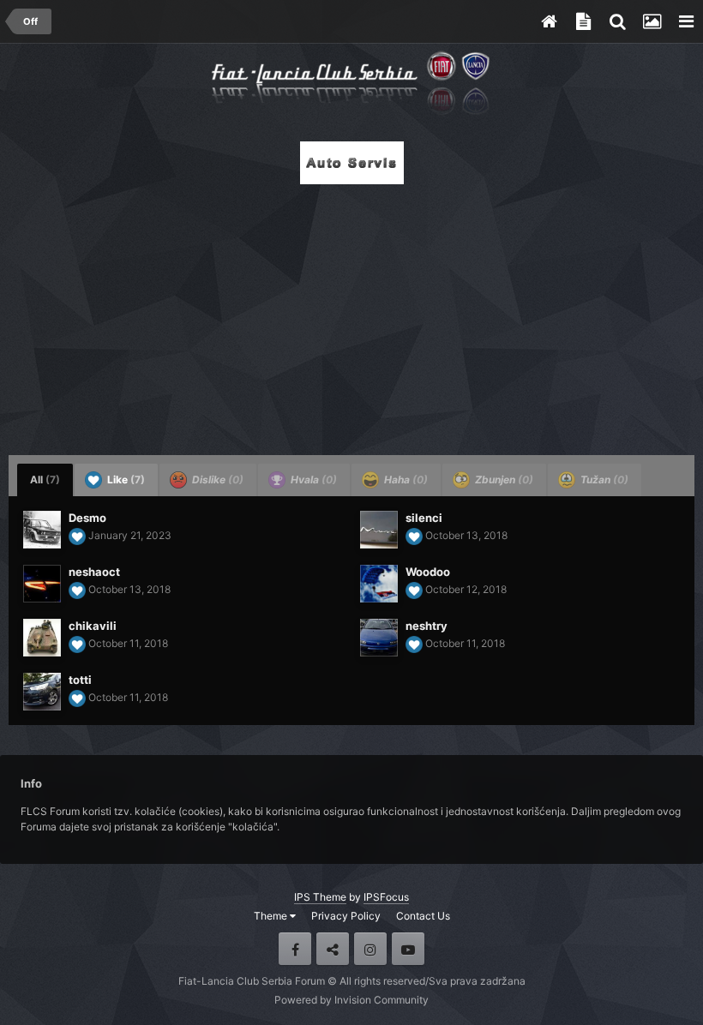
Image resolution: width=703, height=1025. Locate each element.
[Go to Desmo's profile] (42, 529)
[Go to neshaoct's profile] (42, 583)
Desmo (87, 517)
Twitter (332, 948)
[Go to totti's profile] (42, 691)
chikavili (93, 625)
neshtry (427, 625)
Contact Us (423, 915)
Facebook (295, 948)
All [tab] (45, 479)
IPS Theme (320, 896)
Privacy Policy (346, 915)
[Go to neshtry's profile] (379, 637)
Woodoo (428, 571)
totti (80, 679)
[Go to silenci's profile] (379, 529)
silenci (424, 517)
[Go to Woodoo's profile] (379, 583)
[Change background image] (651, 21)
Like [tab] (125, 479)
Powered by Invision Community (351, 999)
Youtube (408, 948)
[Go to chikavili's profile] (42, 637)
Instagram (370, 948)
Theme (272, 915)
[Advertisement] (351, 315)
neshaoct (94, 571)
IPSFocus (386, 896)
